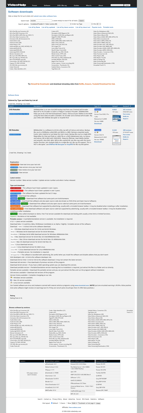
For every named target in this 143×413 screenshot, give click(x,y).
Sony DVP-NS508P (101, 379)
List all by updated (48, 27)
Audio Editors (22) (15, 41)
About (65, 399)
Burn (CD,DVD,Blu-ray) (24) (18, 59)
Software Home (13, 95)
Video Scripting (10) (99, 59)
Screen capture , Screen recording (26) (63, 63)
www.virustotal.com (82, 285)
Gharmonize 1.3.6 (50, 376)
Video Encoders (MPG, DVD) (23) (102, 50)
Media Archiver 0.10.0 (51, 367)
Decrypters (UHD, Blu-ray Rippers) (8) (62, 35)
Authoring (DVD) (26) (16, 50)
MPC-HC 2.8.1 (75, 394)
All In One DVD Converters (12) (19, 33)
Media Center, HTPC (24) (59, 54)
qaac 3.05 (73, 372)
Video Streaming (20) (99, 61)
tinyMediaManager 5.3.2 (78, 391)
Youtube (95, 84)
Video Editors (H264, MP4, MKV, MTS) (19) (105, 37)
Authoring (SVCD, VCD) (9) (17, 52)
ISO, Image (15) (56, 46)
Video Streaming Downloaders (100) (104, 63)
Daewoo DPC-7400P (102, 390)
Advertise (71, 399)
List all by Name (34, 27)
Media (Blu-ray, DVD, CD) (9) (60, 52)
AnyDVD (62, 118)
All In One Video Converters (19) (19, 37)
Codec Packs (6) (14, 67)
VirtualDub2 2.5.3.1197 (52, 387)
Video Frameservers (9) (100, 54)
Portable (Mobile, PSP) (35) (59, 59)
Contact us (47, 399)
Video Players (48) (98, 56)
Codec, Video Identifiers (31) (18, 69)
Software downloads (20, 11)
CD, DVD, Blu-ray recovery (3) (18, 65)
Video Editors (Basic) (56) (100, 35)
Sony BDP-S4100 (101, 381)
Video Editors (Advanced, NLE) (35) (103, 33)
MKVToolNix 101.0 (50, 390)
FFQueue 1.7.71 (49, 370)
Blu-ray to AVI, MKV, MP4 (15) (18, 56)
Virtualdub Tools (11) (99, 65)
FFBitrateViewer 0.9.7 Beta (78, 383)
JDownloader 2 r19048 (51, 373)
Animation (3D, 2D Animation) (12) (20, 39)
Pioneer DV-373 (100, 367)
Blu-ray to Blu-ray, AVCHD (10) (18, 57)
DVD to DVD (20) (56, 39)
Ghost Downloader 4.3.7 (52, 384)
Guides (76, 5)
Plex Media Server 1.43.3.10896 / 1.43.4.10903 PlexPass (80, 368)
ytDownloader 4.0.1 (51, 364)
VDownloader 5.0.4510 (52, 379)
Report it (125, 119)
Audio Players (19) (15, 44)
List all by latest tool (83, 27)
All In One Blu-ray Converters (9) (19, 31)
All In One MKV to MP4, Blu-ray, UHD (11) (21, 35)
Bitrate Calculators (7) (16, 54)
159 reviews (127, 130)
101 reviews (127, 110)
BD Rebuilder (14, 130)
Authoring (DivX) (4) (15, 48)
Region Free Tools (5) (58, 61)
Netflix (81, 84)
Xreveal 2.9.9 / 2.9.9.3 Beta (78, 364)
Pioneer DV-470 (100, 364)
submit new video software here (45, 16)
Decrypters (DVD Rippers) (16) (60, 33)
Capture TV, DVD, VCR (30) (17, 63)
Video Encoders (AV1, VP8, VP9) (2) (103, 44)
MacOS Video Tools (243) (59, 50)
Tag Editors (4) (56, 69)
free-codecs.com (75, 407)
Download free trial (107, 84)
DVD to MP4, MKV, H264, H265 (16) (62, 41)
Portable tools (108, 27)
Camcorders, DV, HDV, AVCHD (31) (20, 61)
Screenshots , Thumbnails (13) (60, 65)
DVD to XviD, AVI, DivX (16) (59, 44)
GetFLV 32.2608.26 (76, 380)
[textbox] (41, 21)
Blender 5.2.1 (49, 381)
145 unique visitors (32, 373)
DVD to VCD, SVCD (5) (58, 42)
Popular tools (97, 27)
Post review (126, 114)
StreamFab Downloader (40, 84)
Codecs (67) (55, 31)
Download (98, 123)
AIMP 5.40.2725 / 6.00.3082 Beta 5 (81, 374)
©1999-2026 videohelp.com (71, 411)
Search (40, 399)
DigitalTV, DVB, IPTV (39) (59, 37)
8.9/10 (114, 110)
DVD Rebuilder (14, 109)
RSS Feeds (85, 399)
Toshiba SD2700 (101, 373)
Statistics (93, 399)
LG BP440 (99, 384)
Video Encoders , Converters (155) (103, 52)
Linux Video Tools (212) (58, 48)
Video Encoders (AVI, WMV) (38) (102, 46)
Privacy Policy (57, 399)
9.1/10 (114, 130)
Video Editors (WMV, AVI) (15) (101, 42)
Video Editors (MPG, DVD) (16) (102, 41)
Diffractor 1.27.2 (75, 377)
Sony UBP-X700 (100, 387)
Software (47, 5)
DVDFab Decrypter (51, 118)
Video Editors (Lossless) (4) (101, 39)
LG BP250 (99, 376)
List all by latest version (65, 27)
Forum (34, 5)
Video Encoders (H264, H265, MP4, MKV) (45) (106, 48)
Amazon (88, 84)
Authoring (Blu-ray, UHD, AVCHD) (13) (21, 46)
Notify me (126, 116)
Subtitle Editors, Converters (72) (61, 67)
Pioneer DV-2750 (101, 370)
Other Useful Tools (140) (59, 56)
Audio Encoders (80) (15, 42)
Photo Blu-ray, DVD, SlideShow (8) (61, 57)
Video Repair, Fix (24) (99, 57)
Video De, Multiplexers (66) (101, 31)
